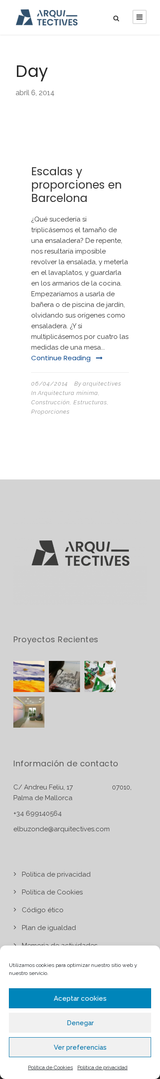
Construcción (50, 402)
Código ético (43, 910)
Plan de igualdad (49, 928)
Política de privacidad (102, 1067)
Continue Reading (61, 357)
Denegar (80, 1023)
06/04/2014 (49, 383)
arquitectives (102, 383)
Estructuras (90, 402)
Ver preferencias (80, 1047)
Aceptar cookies (80, 998)
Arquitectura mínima (68, 393)
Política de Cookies (50, 1067)
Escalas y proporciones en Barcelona (76, 185)
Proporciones (50, 411)
